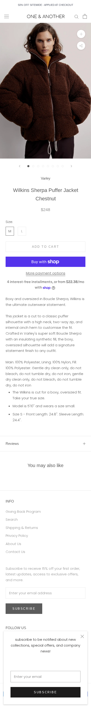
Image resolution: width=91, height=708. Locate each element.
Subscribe (45, 692)
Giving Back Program (23, 511)
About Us (13, 543)
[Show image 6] (53, 166)
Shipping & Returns (22, 527)
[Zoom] (81, 34)
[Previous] (19, 166)
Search (12, 519)
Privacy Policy (17, 535)
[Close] (82, 636)
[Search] (76, 16)
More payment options (45, 273)
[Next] (71, 166)
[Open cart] (85, 16)
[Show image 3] (38, 166)
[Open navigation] (6, 16)
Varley (45, 178)
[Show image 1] (28, 166)
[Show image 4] (43, 166)
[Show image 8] (63, 166)
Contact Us (15, 551)
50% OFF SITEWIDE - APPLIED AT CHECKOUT (45, 5)
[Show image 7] (58, 166)
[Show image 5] (48, 166)
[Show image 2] (33, 166)
